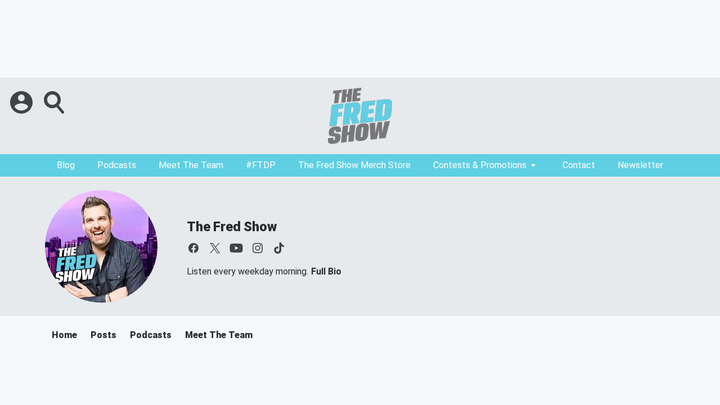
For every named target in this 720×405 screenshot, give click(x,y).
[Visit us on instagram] (257, 248)
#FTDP (261, 165)
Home (64, 335)
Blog (66, 165)
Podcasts (116, 165)
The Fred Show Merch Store (354, 165)
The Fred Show (231, 227)
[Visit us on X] (215, 248)
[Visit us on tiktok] (279, 248)
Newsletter (640, 165)
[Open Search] (55, 102)
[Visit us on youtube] (236, 248)
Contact (578, 165)
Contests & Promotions (479, 165)
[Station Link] (360, 116)
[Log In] (22, 102)
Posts (103, 335)
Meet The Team (191, 165)
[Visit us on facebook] (193, 248)
